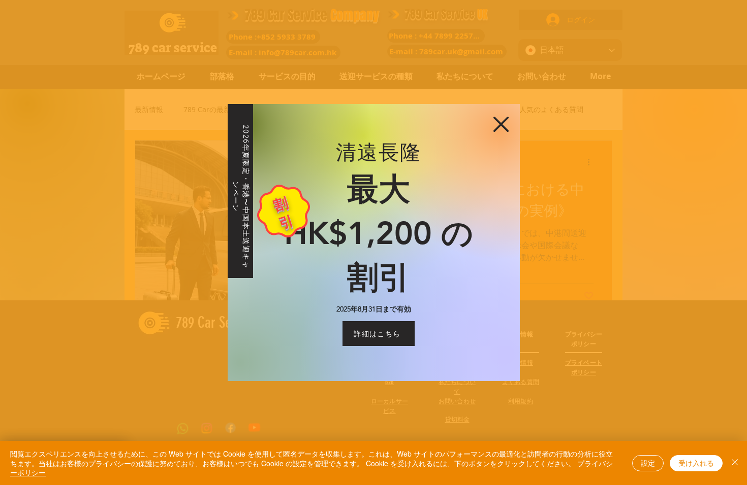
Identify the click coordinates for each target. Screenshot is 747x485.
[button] (501, 124)
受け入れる (696, 463)
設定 (648, 463)
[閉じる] (735, 463)
